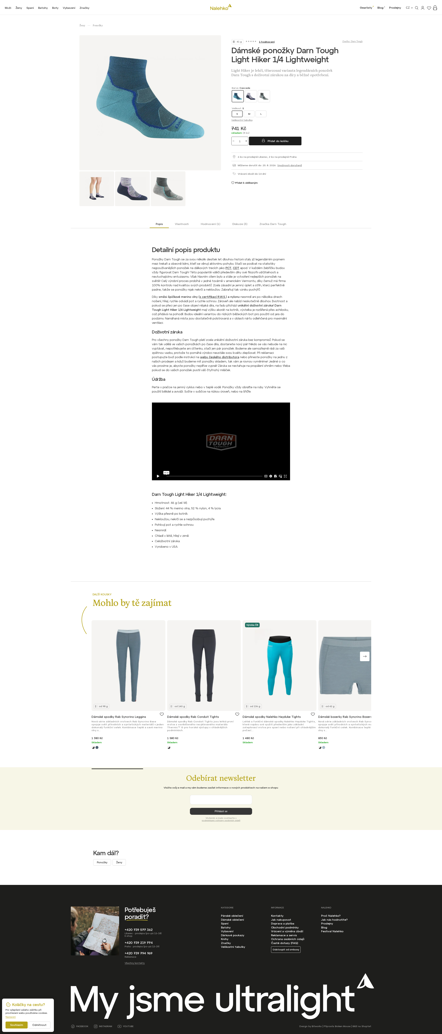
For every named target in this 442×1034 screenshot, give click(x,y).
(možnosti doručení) (289, 165)
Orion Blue (97, 747)
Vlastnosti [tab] (182, 223)
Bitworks (317, 1026)
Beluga (93, 747)
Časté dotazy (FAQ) (284, 943)
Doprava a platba (282, 923)
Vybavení (227, 931)
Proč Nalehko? (330, 915)
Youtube (128, 1026)
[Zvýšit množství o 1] (246, 141)
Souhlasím (16, 1024)
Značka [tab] (273, 223)
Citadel (323, 747)
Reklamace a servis (284, 935)
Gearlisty (366, 7)
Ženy (119, 862)
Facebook (82, 1026)
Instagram (105, 1026)
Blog (380, 7)
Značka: (352, 41)
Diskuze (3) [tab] (239, 223)
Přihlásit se (221, 811)
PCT (228, 268)
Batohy (226, 927)
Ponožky (102, 862)
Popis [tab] (159, 223)
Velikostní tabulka (241, 120)
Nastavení (11, 1017)
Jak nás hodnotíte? (334, 919)
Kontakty (277, 915)
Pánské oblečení (232, 915)
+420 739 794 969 (138, 953)
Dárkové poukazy (232, 935)
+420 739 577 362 (139, 930)
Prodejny (395, 7)
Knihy (224, 939)
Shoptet (366, 1026)
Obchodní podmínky (285, 927)
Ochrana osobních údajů (287, 939)
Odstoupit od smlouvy (286, 949)
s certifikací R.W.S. (213, 297)
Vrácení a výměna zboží (287, 931)
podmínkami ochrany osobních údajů (221, 820)
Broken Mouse (342, 1026)
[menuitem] (8, 8)
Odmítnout (39, 1024)
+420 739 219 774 (139, 943)
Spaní (224, 923)
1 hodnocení (267, 42)
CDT (236, 268)
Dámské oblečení (232, 919)
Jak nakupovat (281, 919)
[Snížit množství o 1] (233, 141)
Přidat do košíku (278, 141)
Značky (226, 943)
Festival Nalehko (332, 931)
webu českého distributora (219, 357)
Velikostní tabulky (233, 946)
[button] (364, 656)
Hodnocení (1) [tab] (210, 223)
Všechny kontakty (135, 963)
